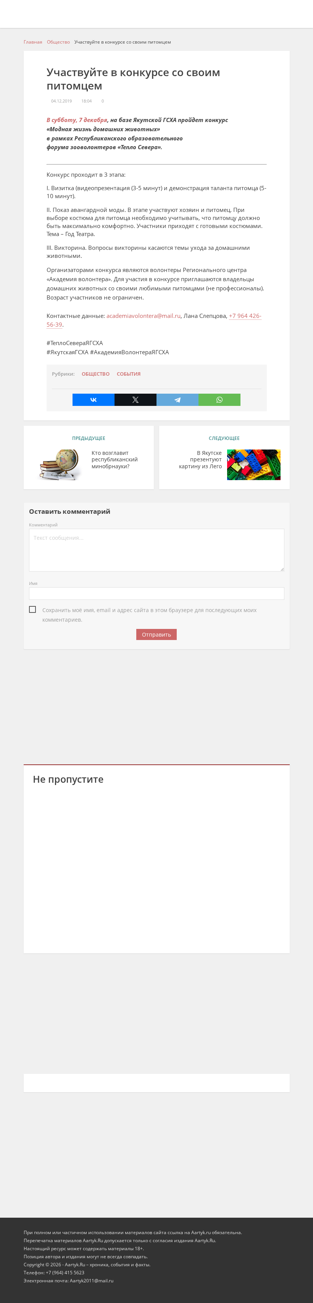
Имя (33, 583)
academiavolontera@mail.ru (143, 315)
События (128, 374)
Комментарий (43, 525)
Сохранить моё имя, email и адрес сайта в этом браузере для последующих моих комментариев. (149, 610)
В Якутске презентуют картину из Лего (200, 460)
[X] (135, 400)
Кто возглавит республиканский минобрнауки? (115, 460)
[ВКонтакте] (94, 400)
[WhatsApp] (219, 400)
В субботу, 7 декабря (77, 120)
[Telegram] (177, 400)
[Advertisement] (157, 705)
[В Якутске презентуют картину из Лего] (254, 465)
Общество (96, 374)
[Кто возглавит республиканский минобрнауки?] (59, 465)
